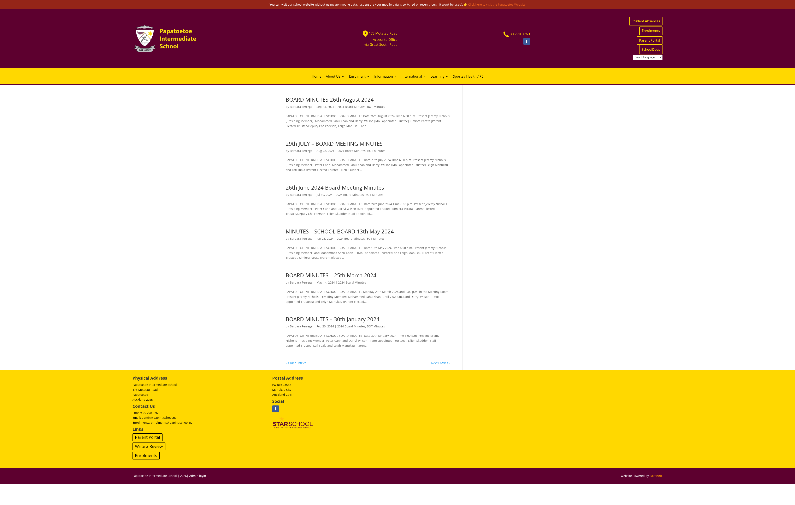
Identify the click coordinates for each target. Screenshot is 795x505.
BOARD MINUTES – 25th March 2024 (331, 275)
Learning (437, 77)
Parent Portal (649, 40)
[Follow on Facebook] (526, 41)
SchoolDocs (651, 49)
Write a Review (149, 446)
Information (383, 77)
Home (316, 77)
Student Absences (646, 21)
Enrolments (651, 30)
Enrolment (357, 77)
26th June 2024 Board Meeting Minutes (335, 187)
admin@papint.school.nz (159, 418)
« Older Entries (296, 363)
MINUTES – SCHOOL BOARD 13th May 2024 (340, 231)
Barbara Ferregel (301, 107)
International (412, 77)
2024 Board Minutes (351, 107)
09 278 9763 (151, 413)
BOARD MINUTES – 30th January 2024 (332, 319)
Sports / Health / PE (468, 77)
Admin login (197, 476)
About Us (333, 77)
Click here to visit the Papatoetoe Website (496, 4)
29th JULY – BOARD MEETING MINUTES (334, 143)
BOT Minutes (376, 107)
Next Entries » (440, 363)
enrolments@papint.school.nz (172, 422)
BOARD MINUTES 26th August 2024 (330, 99)
